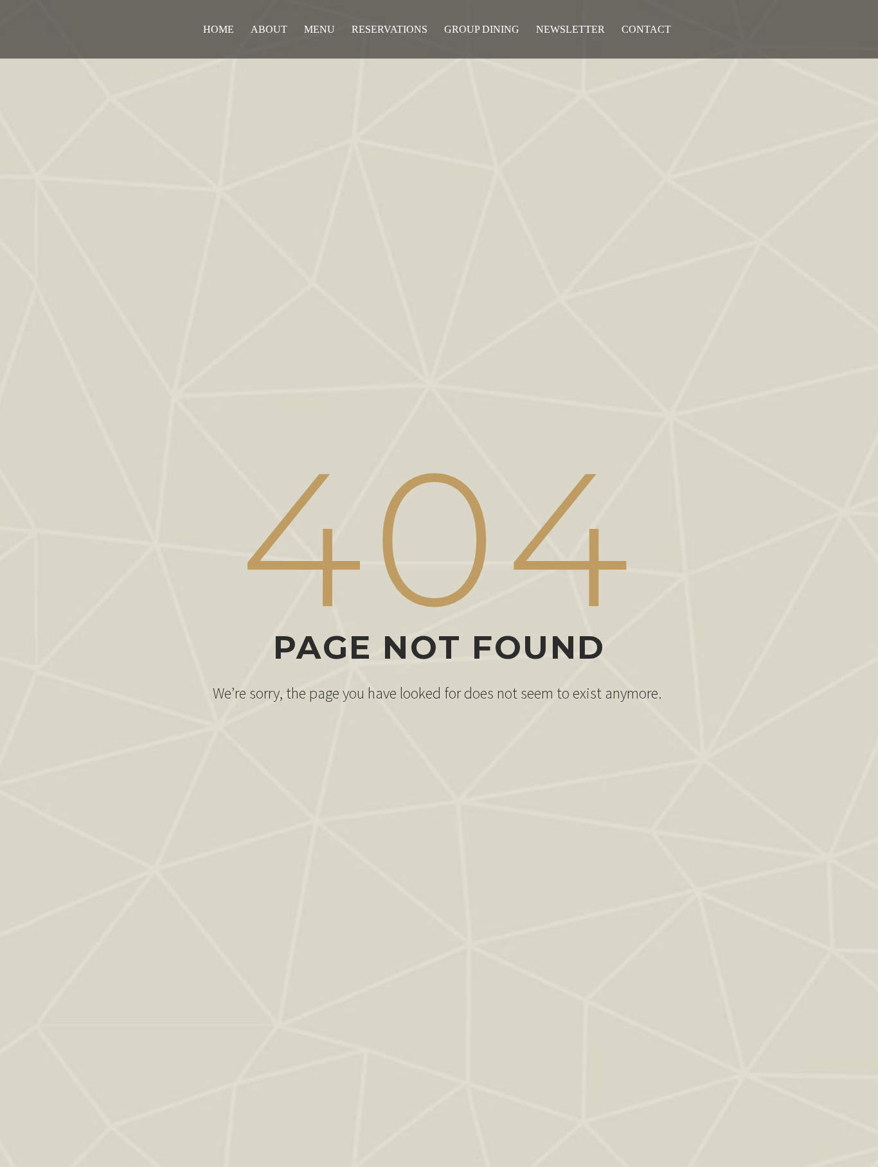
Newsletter (570, 29)
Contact (646, 29)
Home (218, 29)
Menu (319, 29)
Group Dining (481, 29)
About (269, 29)
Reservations (389, 29)
